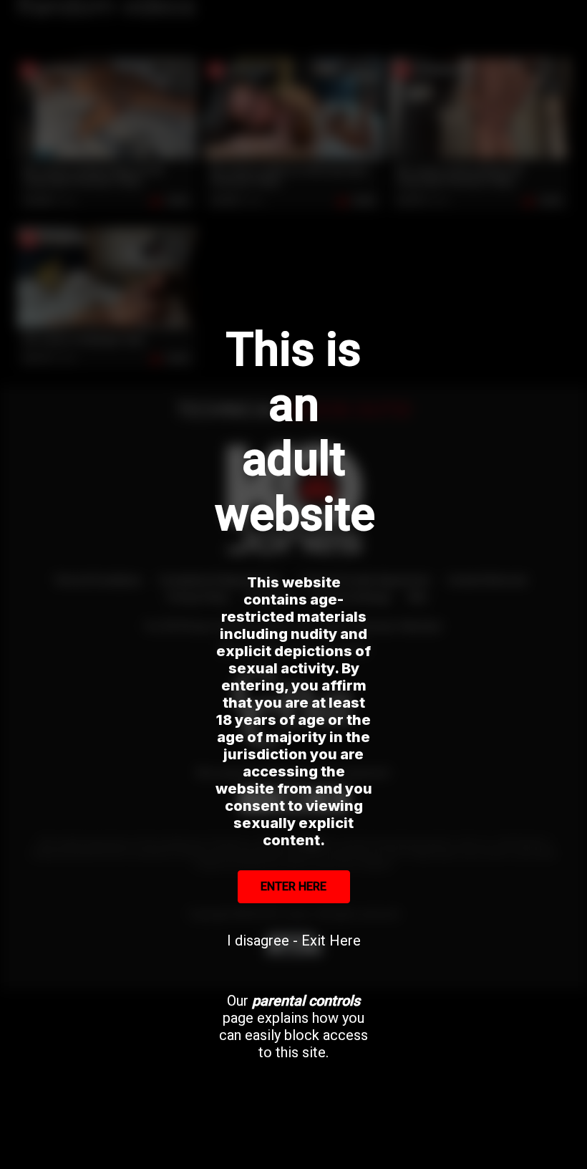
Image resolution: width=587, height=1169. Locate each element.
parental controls (306, 1000)
